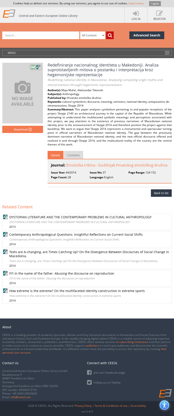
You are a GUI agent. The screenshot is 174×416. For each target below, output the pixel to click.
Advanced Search (146, 35)
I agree (155, 3)
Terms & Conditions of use (111, 406)
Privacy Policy (83, 406)
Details (55, 155)
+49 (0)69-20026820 (24, 393)
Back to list (161, 193)
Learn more (135, 3)
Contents (73, 155)
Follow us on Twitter (107, 382)
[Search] (110, 35)
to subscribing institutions (132, 342)
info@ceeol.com (21, 397)
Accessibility (138, 406)
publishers (92, 345)
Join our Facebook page (109, 373)
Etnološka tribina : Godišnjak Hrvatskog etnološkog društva (116, 165)
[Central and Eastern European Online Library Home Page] (40, 13)
